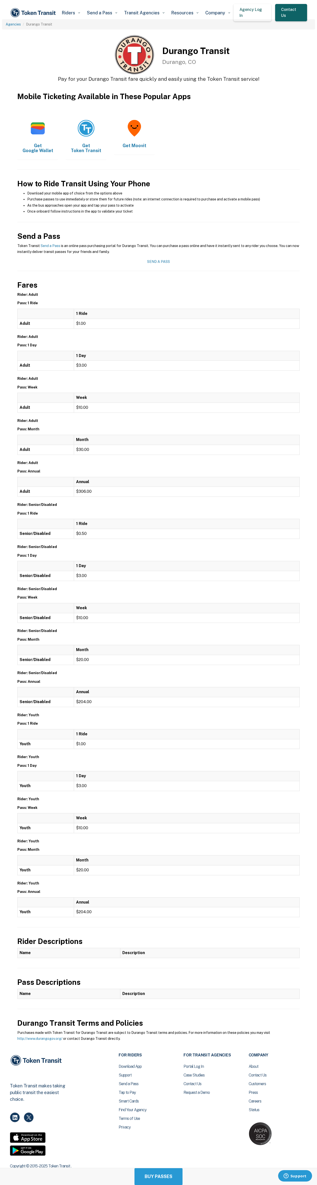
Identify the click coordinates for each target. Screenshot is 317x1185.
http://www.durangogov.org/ (39, 1039)
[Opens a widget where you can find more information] (295, 1176)
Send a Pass (50, 246)
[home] (34, 12)
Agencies (13, 24)
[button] (70, 12)
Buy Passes (158, 1176)
